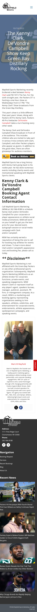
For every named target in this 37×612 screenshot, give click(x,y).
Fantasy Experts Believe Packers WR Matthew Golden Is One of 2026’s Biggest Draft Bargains (17, 538)
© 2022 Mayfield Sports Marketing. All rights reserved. (22, 608)
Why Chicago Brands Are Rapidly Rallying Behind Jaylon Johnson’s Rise (15, 595)
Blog (1, 467)
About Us (3, 470)
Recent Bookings (6, 463)
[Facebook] (21, 407)
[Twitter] (16, 407)
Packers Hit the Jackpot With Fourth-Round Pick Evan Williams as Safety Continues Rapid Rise (17, 507)
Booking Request (6, 457)
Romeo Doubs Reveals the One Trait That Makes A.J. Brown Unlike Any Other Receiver (16, 567)
